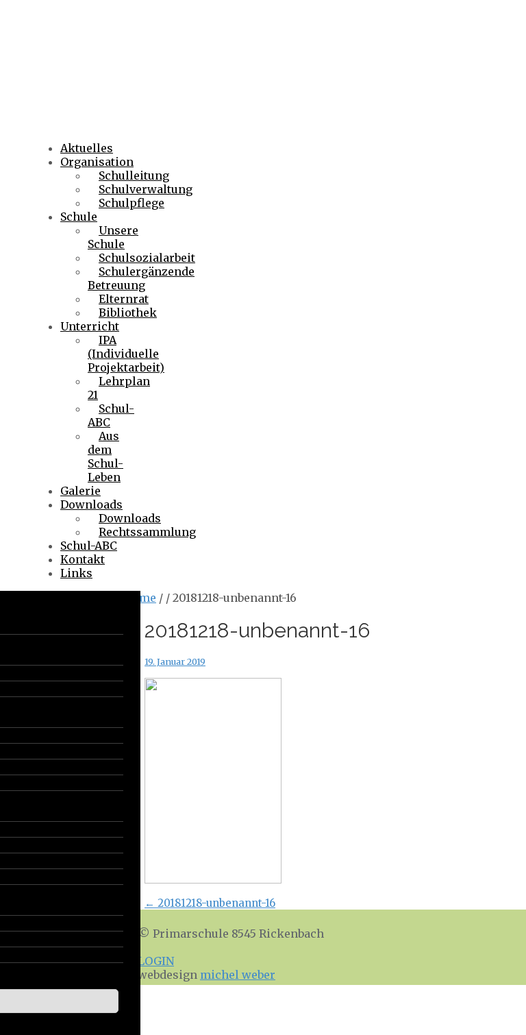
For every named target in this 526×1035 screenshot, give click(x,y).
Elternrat (124, 299)
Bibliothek (128, 312)
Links (76, 573)
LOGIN (156, 961)
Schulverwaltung (145, 189)
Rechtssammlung (147, 532)
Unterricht (89, 326)
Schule (78, 216)
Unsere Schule (113, 237)
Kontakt (82, 559)
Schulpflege (131, 203)
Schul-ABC (111, 415)
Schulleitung (134, 175)
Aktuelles (86, 148)
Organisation (97, 162)
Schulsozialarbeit (147, 258)
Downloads (91, 504)
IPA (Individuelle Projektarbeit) (126, 353)
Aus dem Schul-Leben (105, 456)
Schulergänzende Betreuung (141, 278)
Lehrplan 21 (119, 388)
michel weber (237, 975)
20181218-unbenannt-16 (210, 903)
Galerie (80, 491)
